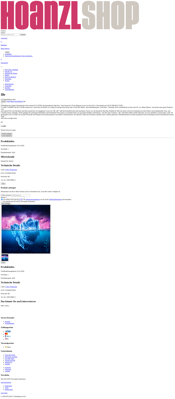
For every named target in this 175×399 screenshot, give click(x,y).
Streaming (8, 79)
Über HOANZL (10, 355)
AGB (21, 199)
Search (3, 33)
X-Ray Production (11, 170)
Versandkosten (9, 89)
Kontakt (7, 88)
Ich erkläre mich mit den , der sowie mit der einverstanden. (37, 199)
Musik (7, 75)
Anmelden (8, 54)
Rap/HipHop (19, 101)
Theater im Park (10, 360)
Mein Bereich (9, 84)
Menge (3, 197)
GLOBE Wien (9, 359)
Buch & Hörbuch (10, 77)
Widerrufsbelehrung (55, 199)
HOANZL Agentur (11, 357)
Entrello (7, 364)
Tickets (7, 81)
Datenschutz (9, 389)
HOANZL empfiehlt (11, 70)
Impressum (8, 386)
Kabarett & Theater (11, 73)
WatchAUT (8, 362)
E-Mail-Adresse (6, 195)
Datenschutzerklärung (33, 199)
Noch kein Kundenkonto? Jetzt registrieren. (19, 56)
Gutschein (8, 86)
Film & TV (8, 71)
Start (8, 101)
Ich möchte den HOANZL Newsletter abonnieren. (19, 201)
